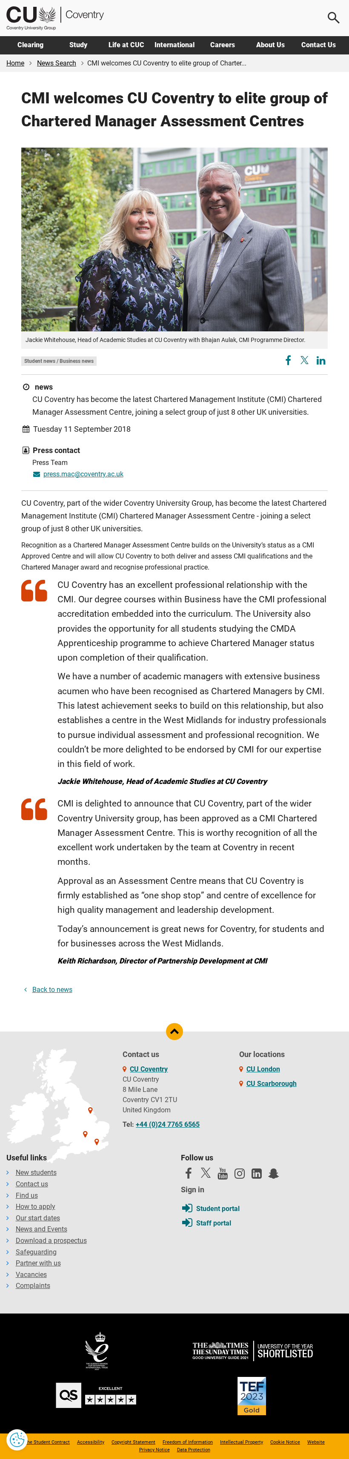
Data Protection (193, 1450)
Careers (222, 45)
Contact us (32, 1184)
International (174, 45)
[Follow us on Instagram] (239, 1176)
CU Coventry (149, 1069)
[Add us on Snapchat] (273, 1176)
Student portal (218, 1209)
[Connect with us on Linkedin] (256, 1176)
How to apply (35, 1207)
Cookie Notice (285, 1442)
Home (15, 63)
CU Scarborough (271, 1084)
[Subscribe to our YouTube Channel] (222, 1176)
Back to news (52, 990)
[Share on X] (304, 360)
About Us (270, 45)
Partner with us (38, 1263)
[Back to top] (174, 1031)
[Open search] (334, 17)
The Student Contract (47, 1442)
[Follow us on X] (205, 1173)
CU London (263, 1069)
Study (78, 45)
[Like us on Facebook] (188, 1176)
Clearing (30, 45)
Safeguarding (36, 1252)
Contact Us (318, 45)
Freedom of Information (188, 1442)
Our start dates (38, 1218)
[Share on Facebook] (288, 362)
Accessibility (90, 1442)
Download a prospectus (51, 1241)
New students (36, 1172)
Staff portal (213, 1223)
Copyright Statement (133, 1442)
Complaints (33, 1286)
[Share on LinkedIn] (321, 362)
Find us (27, 1195)
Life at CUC (126, 45)
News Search (56, 63)
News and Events (41, 1229)
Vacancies (31, 1275)
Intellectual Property (241, 1442)
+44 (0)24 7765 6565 (168, 1124)
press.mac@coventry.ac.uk (83, 474)
